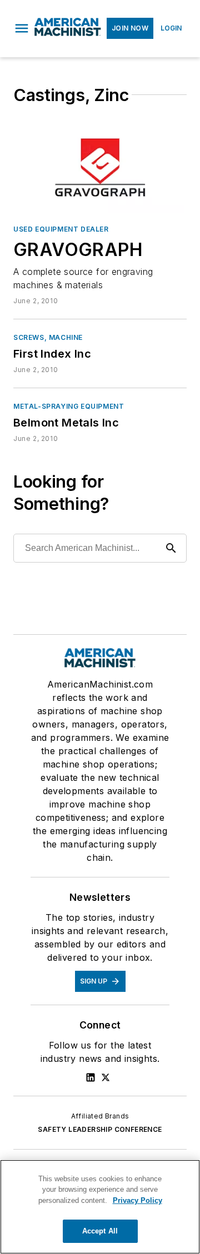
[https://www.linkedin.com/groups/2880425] (90, 1077)
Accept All (100, 1231)
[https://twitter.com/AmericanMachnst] (105, 1077)
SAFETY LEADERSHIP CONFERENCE (100, 1129)
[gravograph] (100, 167)
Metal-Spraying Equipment (68, 406)
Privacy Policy (137, 1200)
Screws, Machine (48, 337)
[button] (21, 28)
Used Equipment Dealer (61, 229)
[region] (100, 1207)
